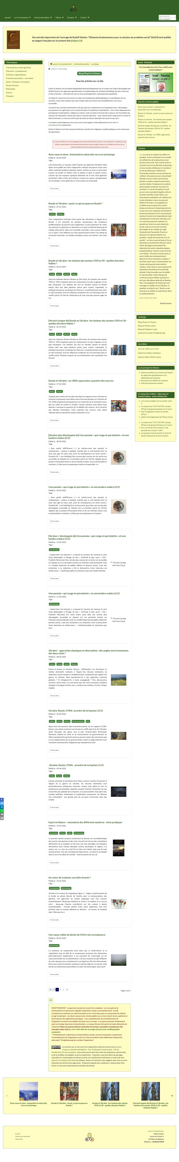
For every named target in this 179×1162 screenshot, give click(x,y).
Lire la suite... (55, 188)
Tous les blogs (62, 69)
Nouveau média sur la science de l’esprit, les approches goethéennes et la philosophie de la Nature (157, 375)
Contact (83, 17)
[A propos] (75, 17)
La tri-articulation (21, 17)
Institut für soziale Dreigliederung (151, 333)
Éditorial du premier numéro (152, 383)
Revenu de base (12, 85)
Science (9, 92)
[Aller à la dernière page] (67, 989)
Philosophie (10, 89)
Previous (7, 1096)
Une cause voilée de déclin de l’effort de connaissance (76, 934)
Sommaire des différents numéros (154, 380)
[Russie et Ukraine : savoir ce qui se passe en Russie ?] (69, 1091)
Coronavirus (53, 833)
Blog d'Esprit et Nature (147, 322)
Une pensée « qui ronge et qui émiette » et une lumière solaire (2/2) (84, 487)
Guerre (59, 274)
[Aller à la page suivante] (63, 989)
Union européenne (78, 721)
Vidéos (58, 17)
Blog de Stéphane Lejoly (147, 329)
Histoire (52, 214)
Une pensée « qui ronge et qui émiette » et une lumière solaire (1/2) (84, 593)
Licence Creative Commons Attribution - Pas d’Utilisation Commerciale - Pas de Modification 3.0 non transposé (86, 1049)
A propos (70, 17)
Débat (70, 833)
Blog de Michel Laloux (147, 326)
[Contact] (88, 17)
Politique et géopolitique (16, 75)
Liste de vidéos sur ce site (148, 349)
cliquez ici (76, 40)
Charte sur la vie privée (22, 1136)
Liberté (74, 274)
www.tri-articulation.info (61, 1060)
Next (172, 1096)
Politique (60, 214)
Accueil (8, 17)
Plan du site (19, 1139)
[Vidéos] (62, 17)
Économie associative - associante (19, 78)
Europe (52, 274)
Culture (52, 664)
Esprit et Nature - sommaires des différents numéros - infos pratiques (85, 822)
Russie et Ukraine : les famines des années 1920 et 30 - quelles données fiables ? (110, 1104)
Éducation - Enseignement (16, 71)
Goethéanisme (54, 888)
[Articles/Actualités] (50, 17)
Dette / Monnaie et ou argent (17, 82)
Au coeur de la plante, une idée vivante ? (69, 877)
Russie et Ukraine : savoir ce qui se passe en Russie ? (75, 203)
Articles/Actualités (41, 17)
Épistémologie (54, 549)
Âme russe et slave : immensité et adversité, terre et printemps (81, 154)
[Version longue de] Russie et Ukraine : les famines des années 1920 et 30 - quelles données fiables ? (150, 1105)
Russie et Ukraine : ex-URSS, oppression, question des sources (80, 380)
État (88, 721)
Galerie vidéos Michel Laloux (149, 357)
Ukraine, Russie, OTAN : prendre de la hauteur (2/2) (75, 710)
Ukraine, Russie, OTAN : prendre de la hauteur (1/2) (76, 765)
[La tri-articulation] (29, 17)
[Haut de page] (176, 1159)
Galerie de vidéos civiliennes (149, 353)
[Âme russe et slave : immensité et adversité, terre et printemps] (29, 1091)
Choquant (10, 96)
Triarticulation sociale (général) (18, 67)
